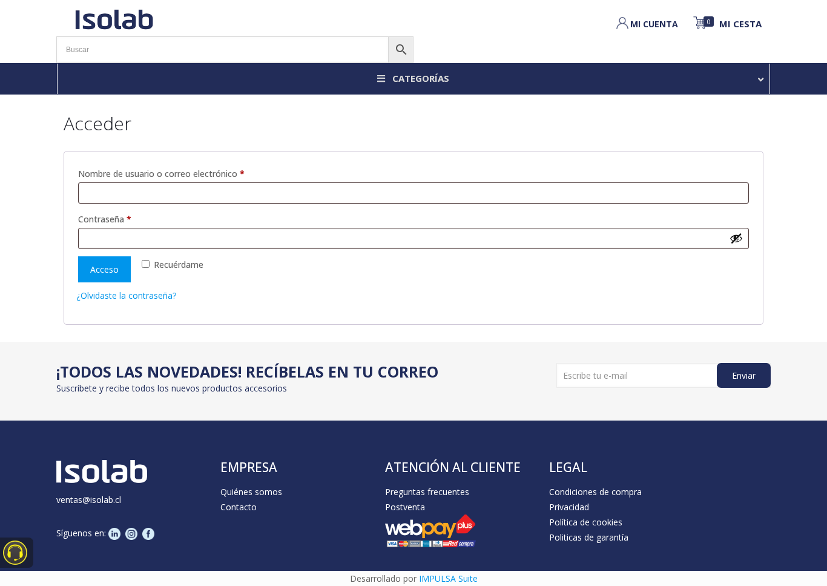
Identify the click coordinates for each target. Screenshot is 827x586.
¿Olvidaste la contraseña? (126, 295)
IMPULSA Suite (448, 578)
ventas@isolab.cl (88, 499)
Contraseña (127, 219)
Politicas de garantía (588, 537)
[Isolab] (113, 18)
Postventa (405, 507)
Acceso (104, 269)
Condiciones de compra (595, 492)
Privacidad (569, 507)
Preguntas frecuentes (427, 492)
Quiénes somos (251, 492)
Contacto (238, 507)
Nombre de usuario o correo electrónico (183, 173)
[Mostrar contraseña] (736, 238)
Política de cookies (585, 522)
